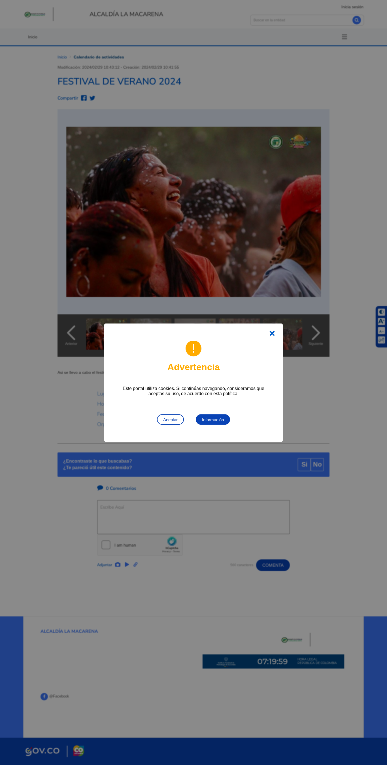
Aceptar (170, 419)
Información (213, 419)
